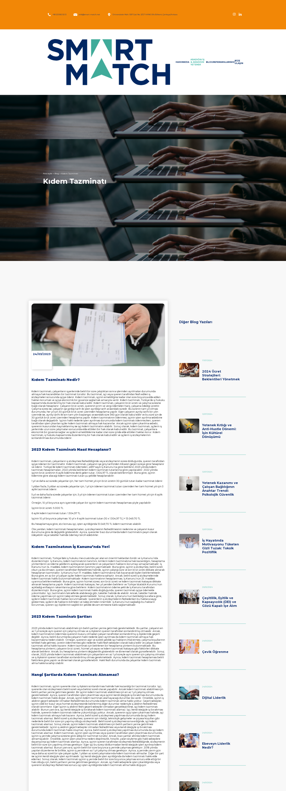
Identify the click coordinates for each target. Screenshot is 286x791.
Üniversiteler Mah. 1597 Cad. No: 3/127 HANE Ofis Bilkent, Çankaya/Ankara (144, 14)
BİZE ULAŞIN (239, 62)
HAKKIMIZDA (182, 62)
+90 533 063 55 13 (59, 14)
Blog (56, 173)
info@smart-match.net (89, 14)
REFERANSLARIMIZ (224, 62)
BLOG (209, 62)
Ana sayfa (47, 173)
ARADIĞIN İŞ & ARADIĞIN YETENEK (197, 62)
